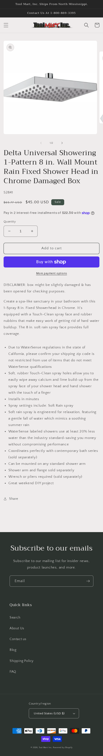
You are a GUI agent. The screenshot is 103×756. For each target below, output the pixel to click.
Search (15, 618)
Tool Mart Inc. (45, 747)
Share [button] (13, 499)
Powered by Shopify (63, 747)
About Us (17, 628)
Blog (13, 650)
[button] (6, 25)
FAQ (13, 672)
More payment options (51, 273)
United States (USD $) (49, 713)
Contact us (18, 639)
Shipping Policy (22, 661)
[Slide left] (41, 143)
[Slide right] (62, 143)
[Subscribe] (88, 581)
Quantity (10, 221)
